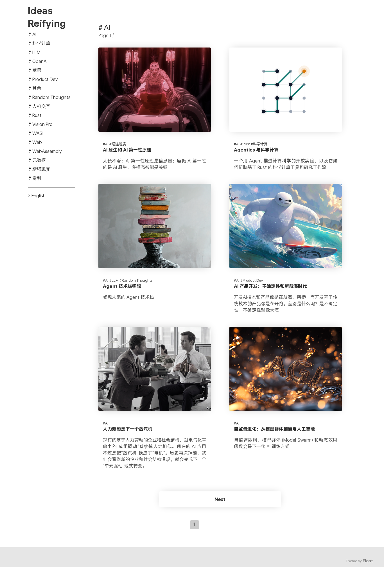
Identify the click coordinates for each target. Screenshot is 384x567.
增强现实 (41, 169)
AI (34, 34)
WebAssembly (47, 151)
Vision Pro (42, 124)
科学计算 (41, 43)
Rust (37, 115)
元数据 (39, 160)
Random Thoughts (51, 97)
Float (368, 560)
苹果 (36, 70)
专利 (36, 178)
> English (37, 195)
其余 (36, 88)
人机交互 (41, 106)
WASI (37, 133)
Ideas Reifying (47, 17)
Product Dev (45, 79)
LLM (36, 52)
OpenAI (40, 61)
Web (37, 142)
